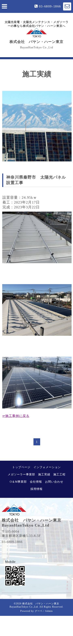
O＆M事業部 (18, 481)
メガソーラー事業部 (21, 474)
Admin (49, 611)
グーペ (39, 611)
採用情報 (36, 489)
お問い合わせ (54, 481)
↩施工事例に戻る (15, 416)
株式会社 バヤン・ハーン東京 (36, 42)
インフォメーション (47, 467)
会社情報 (36, 481)
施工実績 (44, 474)
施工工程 (59, 474)
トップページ (21, 467)
